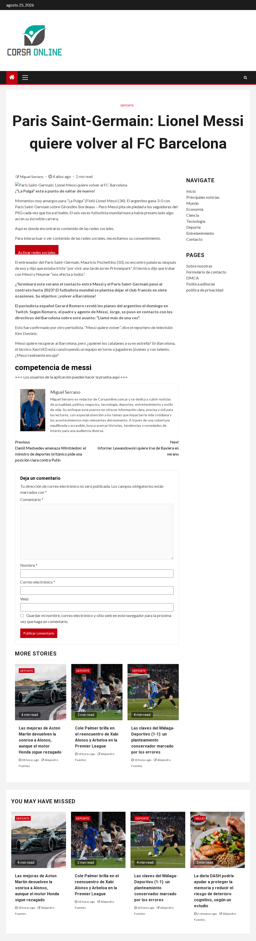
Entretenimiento (200, 233)
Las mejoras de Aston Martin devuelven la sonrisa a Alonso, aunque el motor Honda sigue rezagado (40, 740)
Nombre (29, 565)
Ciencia (192, 215)
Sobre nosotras (199, 266)
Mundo (192, 203)
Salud (199, 818)
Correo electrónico (37, 582)
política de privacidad (204, 290)
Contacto (194, 239)
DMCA (192, 278)
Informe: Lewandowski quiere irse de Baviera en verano (138, 448)
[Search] (245, 77)
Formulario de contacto (206, 272)
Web (24, 598)
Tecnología (195, 221)
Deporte (127, 105)
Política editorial (200, 284)
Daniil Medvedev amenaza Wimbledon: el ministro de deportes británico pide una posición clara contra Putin (50, 451)
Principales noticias (203, 197)
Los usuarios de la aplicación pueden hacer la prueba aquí (71, 376)
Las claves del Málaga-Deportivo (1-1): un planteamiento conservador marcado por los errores (152, 740)
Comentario (31, 499)
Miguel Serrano (32, 176)
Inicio (191, 191)
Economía (194, 209)
